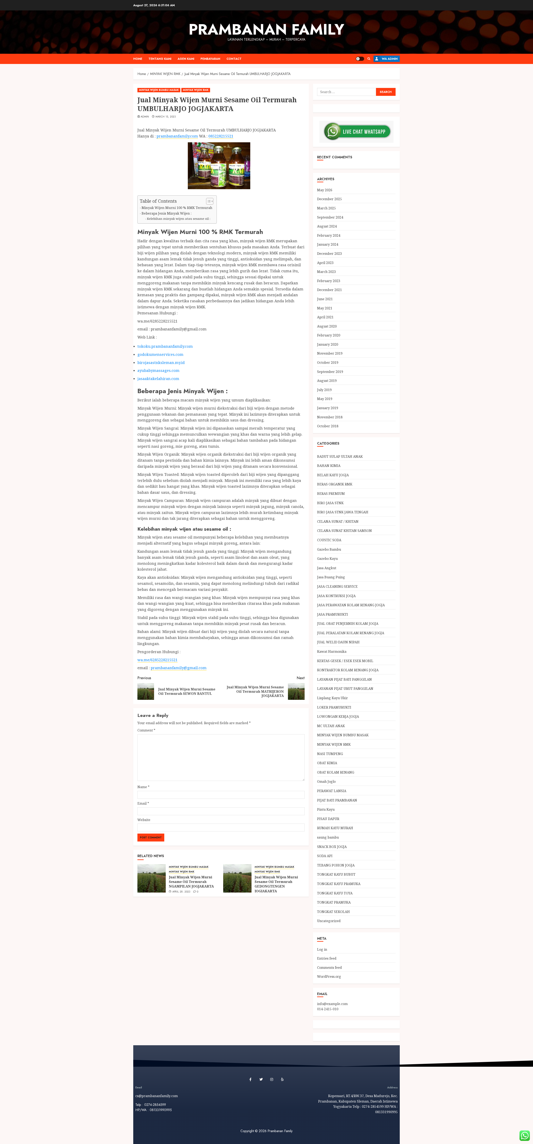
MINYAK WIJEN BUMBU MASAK (159, 90)
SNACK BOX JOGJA (332, 846)
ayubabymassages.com (158, 370)
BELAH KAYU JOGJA (333, 475)
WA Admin (390, 59)
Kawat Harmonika (331, 651)
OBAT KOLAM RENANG (335, 772)
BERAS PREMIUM (331, 493)
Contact (234, 59)
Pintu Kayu (326, 809)
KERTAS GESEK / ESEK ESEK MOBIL (345, 661)
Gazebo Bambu (329, 549)
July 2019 (324, 390)
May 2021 (324, 308)
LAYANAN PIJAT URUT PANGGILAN (345, 688)
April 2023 (325, 262)
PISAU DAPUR (328, 818)
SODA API (325, 856)
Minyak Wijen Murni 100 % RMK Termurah (177, 207)
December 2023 (329, 253)
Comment (146, 730)
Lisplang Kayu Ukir (332, 698)
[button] (368, 59)
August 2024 (327, 226)
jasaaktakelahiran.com (158, 378)
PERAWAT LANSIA (331, 791)
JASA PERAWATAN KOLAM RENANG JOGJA (351, 605)
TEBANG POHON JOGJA (336, 865)
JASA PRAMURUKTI (332, 614)
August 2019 (327, 380)
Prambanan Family (266, 29)
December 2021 (329, 290)
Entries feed (326, 958)
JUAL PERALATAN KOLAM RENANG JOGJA (350, 633)
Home (137, 59)
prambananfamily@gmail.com (179, 667)
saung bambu (328, 837)
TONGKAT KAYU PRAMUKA (338, 883)
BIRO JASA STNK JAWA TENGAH (342, 512)
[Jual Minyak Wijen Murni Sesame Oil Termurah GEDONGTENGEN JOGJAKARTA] (237, 878)
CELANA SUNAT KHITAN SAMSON (344, 530)
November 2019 (329, 353)
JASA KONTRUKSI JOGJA (336, 596)
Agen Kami (186, 59)
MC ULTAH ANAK (331, 726)
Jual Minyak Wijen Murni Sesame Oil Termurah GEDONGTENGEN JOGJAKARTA (276, 884)
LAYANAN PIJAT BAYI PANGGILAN (344, 679)
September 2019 (330, 371)
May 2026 (324, 190)
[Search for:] (346, 92)
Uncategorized (329, 921)
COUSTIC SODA (329, 540)
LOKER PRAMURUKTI (334, 707)
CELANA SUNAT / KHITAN (338, 521)
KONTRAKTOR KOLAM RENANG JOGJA (348, 670)
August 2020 (327, 326)
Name (143, 787)
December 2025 (329, 199)
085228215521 (220, 136)
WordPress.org (329, 976)
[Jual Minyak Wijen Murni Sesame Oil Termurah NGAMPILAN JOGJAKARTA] (151, 878)
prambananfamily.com (177, 136)
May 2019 (324, 398)
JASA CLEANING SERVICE (337, 586)
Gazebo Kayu (327, 558)
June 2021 (325, 299)
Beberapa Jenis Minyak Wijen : (167, 213)
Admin (145, 117)
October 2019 (327, 362)
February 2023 (328, 281)
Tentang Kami (159, 59)
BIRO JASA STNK (330, 503)
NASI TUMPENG (330, 753)
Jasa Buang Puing (331, 577)
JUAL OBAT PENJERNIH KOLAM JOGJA (347, 623)
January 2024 (327, 244)
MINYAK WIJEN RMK (195, 90)
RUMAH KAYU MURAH (335, 828)
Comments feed (329, 967)
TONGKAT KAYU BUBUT (336, 874)
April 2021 (325, 317)
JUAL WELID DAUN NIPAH (338, 642)
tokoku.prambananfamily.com (165, 346)
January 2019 (327, 408)
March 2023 (326, 271)
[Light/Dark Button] (360, 59)
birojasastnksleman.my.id (161, 362)
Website (143, 820)
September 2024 (330, 217)
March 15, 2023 (166, 117)
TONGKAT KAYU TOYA (334, 893)
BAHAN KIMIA (328, 465)
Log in (322, 949)
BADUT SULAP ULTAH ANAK (340, 456)
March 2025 (326, 208)
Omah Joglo (326, 781)
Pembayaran (210, 59)
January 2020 (327, 344)
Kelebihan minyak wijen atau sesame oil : (178, 218)
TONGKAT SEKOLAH (333, 911)
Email (143, 803)
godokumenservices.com (160, 354)
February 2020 (328, 335)
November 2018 (329, 417)
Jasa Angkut (326, 568)
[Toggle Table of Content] (207, 201)
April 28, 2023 (181, 892)
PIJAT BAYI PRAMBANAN (337, 800)
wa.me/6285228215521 (157, 659)
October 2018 (327, 426)
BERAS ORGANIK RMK (334, 484)
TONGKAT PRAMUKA (334, 902)
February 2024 (328, 235)
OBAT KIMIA (327, 763)
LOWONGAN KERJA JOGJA (338, 716)
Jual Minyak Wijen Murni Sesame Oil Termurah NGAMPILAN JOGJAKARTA (191, 882)
